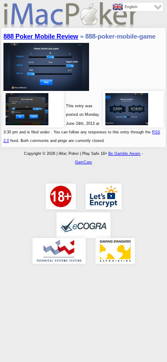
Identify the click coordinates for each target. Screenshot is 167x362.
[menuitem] (137, 7)
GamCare (83, 162)
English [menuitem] (131, 7)
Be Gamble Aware (124, 153)
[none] (137, 7)
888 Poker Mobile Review (40, 36)
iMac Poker (69, 18)
